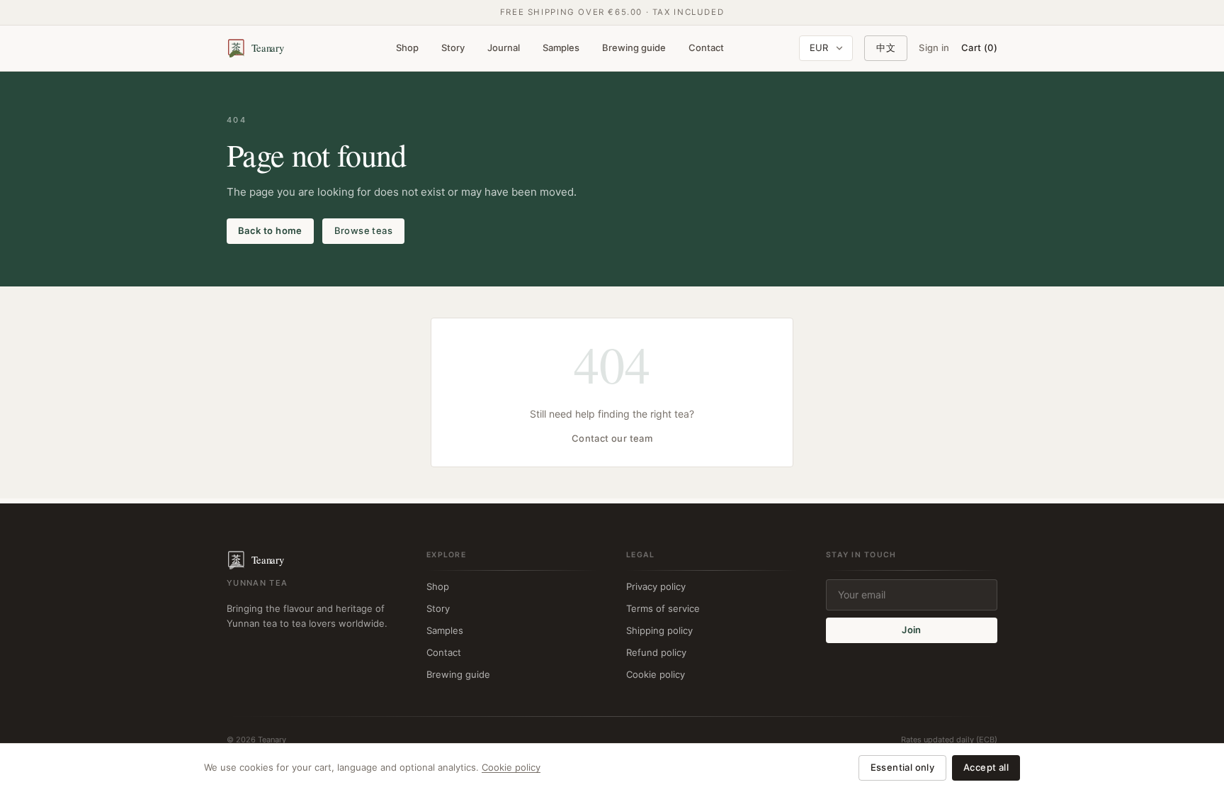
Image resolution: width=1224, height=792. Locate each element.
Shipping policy (659, 630)
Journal (503, 47)
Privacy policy (656, 586)
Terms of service (663, 608)
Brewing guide (634, 47)
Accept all (986, 767)
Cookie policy (655, 674)
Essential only (902, 767)
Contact (706, 47)
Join (912, 629)
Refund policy (656, 652)
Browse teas (363, 230)
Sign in (934, 47)
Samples (561, 47)
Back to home (270, 230)
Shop (407, 47)
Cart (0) (979, 47)
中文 (885, 47)
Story (453, 47)
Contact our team (612, 438)
